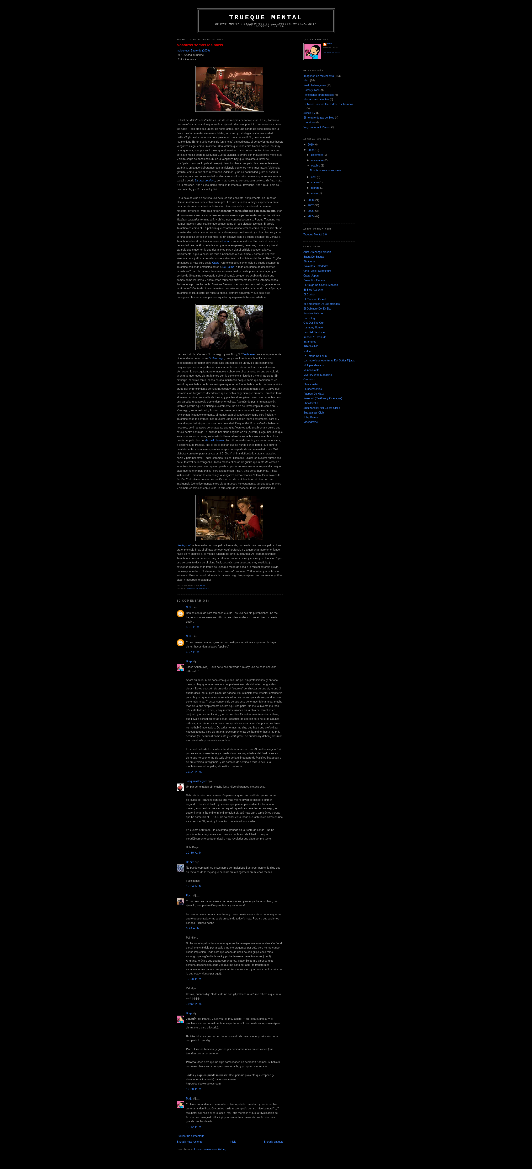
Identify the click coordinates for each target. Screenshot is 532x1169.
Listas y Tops (311, 90)
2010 (311, 144)
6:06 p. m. (193, 627)
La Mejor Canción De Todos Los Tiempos (328, 104)
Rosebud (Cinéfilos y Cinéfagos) (322, 398)
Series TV (309, 112)
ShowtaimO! (310, 403)
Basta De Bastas (313, 256)
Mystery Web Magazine (317, 374)
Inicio (233, 1141)
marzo (315, 182)
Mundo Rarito (311, 370)
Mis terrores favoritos (316, 99)
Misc (306, 80)
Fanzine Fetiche (313, 313)
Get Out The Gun (313, 322)
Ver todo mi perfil (332, 53)
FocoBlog (309, 318)
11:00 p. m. (194, 1003)
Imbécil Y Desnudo (314, 337)
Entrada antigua (273, 1141)
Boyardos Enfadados (316, 266)
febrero (315, 187)
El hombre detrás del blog (318, 117)
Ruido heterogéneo (314, 85)
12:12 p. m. (194, 1127)
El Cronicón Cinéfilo (315, 299)
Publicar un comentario (190, 1135)
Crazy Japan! (311, 275)
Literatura (309, 122)
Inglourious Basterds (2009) (193, 50)
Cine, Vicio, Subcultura (317, 270)
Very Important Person (316, 127)
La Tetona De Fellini (315, 355)
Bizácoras (309, 261)
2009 (311, 150)
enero (315, 193)
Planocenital (310, 384)
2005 (311, 216)
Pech (189, 895)
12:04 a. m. (194, 886)
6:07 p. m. (193, 652)
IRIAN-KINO (310, 346)
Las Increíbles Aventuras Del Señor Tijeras (329, 360)
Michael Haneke (214, 440)
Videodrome (310, 422)
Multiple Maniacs (313, 365)
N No (189, 607)
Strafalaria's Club (313, 412)
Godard (226, 241)
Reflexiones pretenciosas (318, 94)
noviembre (317, 160)
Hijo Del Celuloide (314, 332)
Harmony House (313, 327)
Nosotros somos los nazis (200, 45)
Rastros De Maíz (313, 393)
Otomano (308, 379)
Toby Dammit (311, 417)
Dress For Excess (314, 280)
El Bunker (309, 294)
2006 (311, 210)
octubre (316, 165)
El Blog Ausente (313, 289)
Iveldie (307, 351)
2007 (311, 205)
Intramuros (309, 341)
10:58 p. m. (194, 978)
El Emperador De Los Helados (321, 303)
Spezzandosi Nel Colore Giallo (321, 407)
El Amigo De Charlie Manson (320, 284)
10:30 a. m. (194, 852)
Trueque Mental (266, 17)
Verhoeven (249, 354)
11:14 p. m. (194, 771)
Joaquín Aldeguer (196, 781)
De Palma (228, 266)
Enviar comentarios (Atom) (210, 1149)
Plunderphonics (312, 388)
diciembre (317, 154)
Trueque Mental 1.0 (315, 234)
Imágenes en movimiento (198, 588)
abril (314, 177)
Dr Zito (190, 862)
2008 (311, 200)
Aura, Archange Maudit (317, 251)
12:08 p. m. (194, 1089)
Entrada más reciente (189, 1141)
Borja (189, 661)
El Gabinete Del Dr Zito (317, 308)
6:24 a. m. (193, 928)
